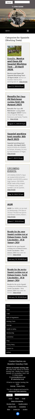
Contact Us (9, 348)
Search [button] (9, 2)
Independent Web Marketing (17, 391)
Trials (8, 314)
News (8, 310)
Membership (10, 333)
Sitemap (8, 325)
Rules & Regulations (12, 317)
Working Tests (10, 321)
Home (8, 306)
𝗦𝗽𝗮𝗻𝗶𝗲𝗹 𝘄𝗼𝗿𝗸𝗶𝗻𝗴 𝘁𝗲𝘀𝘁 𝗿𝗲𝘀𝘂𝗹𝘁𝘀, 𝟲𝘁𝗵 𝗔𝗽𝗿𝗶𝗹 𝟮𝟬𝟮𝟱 (16, 136)
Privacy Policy (10, 344)
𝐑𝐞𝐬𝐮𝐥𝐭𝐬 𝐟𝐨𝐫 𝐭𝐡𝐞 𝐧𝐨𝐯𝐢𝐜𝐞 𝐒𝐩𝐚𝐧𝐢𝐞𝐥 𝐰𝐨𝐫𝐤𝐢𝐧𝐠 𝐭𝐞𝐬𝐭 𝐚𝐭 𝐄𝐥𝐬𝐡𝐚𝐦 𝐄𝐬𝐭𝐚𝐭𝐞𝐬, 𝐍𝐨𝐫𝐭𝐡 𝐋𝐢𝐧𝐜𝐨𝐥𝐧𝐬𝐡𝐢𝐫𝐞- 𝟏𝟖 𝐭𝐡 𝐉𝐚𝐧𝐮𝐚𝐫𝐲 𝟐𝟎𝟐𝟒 (17, 274)
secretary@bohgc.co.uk (18, 377)
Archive (8, 352)
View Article (23, 82)
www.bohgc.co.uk (18, 379)
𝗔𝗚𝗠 (10, 204)
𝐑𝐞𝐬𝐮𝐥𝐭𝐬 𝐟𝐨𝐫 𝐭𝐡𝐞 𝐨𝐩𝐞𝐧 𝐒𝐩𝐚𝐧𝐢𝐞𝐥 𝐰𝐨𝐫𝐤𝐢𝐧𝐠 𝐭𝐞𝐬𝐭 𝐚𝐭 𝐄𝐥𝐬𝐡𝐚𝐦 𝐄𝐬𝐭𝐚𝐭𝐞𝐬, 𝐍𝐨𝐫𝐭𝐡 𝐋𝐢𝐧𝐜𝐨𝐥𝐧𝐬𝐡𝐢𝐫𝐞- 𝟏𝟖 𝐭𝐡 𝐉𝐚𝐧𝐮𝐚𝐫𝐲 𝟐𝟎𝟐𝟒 (17, 237)
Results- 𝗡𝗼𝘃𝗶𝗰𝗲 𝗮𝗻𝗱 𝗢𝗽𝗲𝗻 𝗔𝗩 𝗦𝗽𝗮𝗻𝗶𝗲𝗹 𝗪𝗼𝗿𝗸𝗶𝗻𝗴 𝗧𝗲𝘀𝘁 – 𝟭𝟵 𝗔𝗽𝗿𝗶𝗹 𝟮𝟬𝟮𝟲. (17, 64)
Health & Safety (11, 329)
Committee (9, 337)
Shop (8, 341)
